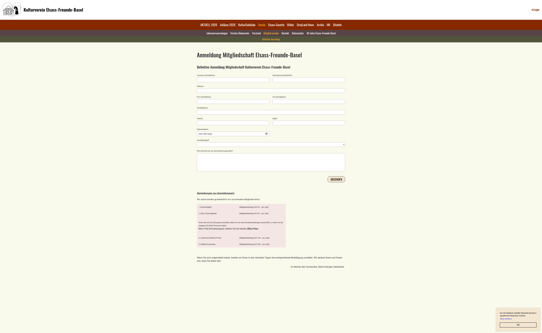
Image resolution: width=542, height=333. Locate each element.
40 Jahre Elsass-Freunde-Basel (321, 33)
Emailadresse (202, 108)
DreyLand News (305, 24)
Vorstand (256, 33)
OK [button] (518, 325)
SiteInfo (337, 24)
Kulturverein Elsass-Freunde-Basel (53, 10)
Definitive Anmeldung (271, 39)
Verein (261, 24)
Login (536, 9)
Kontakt (285, 33)
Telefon (200, 118)
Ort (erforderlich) (279, 97)
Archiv (320, 24)
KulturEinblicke (246, 24)
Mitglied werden (271, 33)
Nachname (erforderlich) (282, 75)
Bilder (290, 24)
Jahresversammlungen (217, 33)
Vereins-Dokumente (239, 33)
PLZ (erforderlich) (204, 97)
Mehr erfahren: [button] (506, 319)
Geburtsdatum (202, 129)
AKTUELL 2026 (208, 24)
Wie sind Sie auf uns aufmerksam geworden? (215, 151)
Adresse (200, 86)
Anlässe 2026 (227, 24)
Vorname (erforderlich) (206, 75)
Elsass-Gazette (276, 24)
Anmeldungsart (203, 140)
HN (328, 24)
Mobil (275, 118)
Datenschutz (298, 33)
